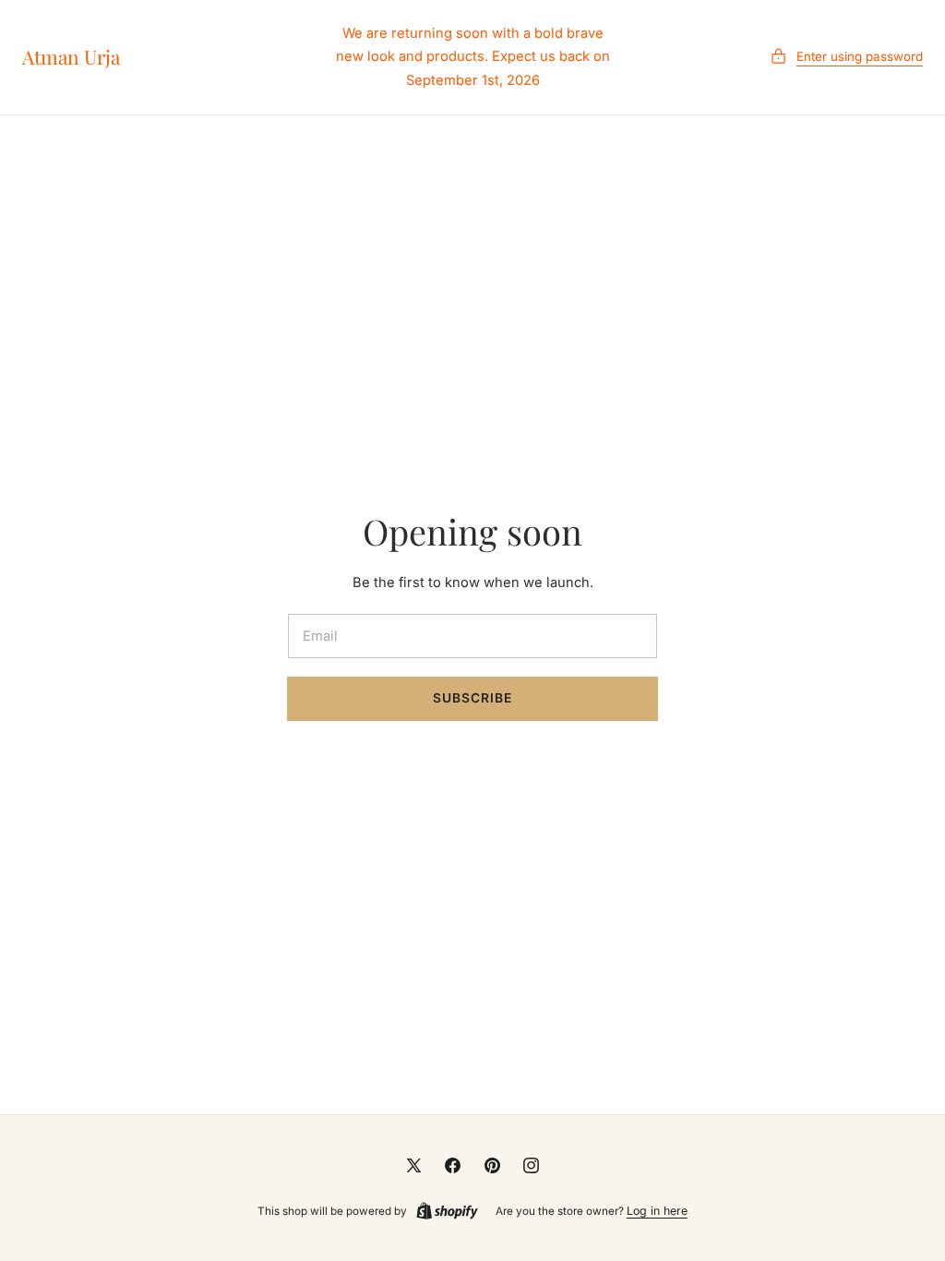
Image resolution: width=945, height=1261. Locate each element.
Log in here (657, 1211)
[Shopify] (447, 1211)
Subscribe (472, 698)
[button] (846, 56)
